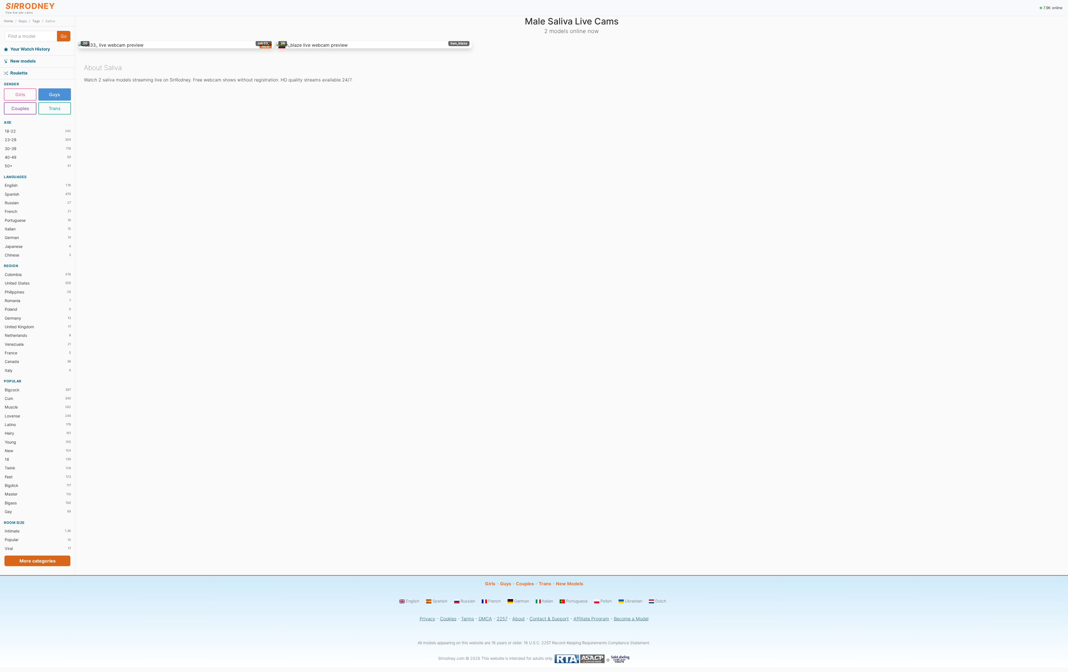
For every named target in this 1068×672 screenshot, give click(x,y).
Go (64, 36)
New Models (569, 583)
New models (23, 61)
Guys (23, 21)
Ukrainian (633, 601)
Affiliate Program (591, 618)
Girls (20, 94)
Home (8, 21)
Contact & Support (549, 618)
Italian (547, 601)
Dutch (660, 601)
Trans (55, 108)
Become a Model (631, 618)
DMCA (485, 618)
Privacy (427, 618)
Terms (467, 618)
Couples (20, 108)
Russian (468, 601)
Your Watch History (30, 49)
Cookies (448, 618)
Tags (36, 21)
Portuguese (576, 601)
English (412, 601)
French (494, 601)
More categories (37, 561)
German (521, 601)
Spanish (440, 601)
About (518, 618)
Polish (606, 601)
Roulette (19, 73)
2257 (502, 618)
